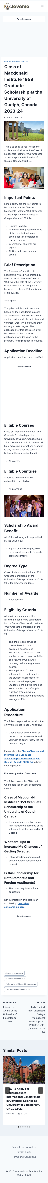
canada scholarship (14, 973)
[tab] (18, 1127)
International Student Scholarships (20, 984)
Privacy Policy (24, 1152)
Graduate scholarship (15, 979)
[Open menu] (42, 6)
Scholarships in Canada (16, 62)
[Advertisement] (24, 38)
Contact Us (18, 1147)
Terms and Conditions (24, 1157)
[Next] (40, 1090)
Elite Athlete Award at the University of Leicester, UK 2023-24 (10, 1012)
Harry (9, 117)
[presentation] (24, 1070)
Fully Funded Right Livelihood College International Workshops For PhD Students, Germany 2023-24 (36, 1017)
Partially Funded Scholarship (18, 989)
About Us (31, 1147)
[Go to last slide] (7, 1090)
